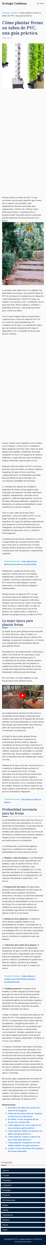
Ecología (6, 1190)
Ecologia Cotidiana (14, 3)
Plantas (5, 1220)
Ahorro (5, 1170)
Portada (5, 13)
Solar (4, 1230)
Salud (5, 1225)
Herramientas (8, 1200)
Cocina (5, 1175)
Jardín (14, 13)
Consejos (6, 1180)
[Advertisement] (23, 116)
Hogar (5, 1205)
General (6, 1195)
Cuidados (6, 1185)
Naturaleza (7, 1215)
